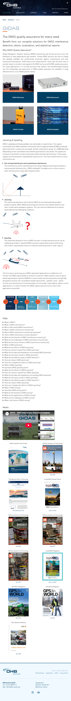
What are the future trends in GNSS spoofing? (21, 377)
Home (4, 20)
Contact (55, 12)
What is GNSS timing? (12, 387)
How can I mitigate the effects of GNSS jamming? (22, 362)
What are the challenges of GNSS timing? (19, 397)
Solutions (6, 12)
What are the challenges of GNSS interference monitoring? (26, 340)
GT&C (56, 673)
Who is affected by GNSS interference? (18, 327)
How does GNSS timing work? (15, 390)
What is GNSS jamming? (13, 345)
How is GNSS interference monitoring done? (20, 334)
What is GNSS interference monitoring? (19, 329)
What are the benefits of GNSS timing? (18, 392)
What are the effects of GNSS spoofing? (18, 370)
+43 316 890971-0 (10, 685)
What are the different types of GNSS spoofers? (21, 380)
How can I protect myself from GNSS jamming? (21, 350)
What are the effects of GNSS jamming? (19, 347)
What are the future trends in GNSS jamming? (21, 355)
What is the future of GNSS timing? (17, 400)
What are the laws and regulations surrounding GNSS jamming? (27, 352)
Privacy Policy (64, 673)
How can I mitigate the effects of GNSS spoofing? (22, 385)
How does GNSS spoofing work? (16, 367)
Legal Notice (49, 673)
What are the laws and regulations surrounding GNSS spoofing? (27, 375)
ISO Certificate (40, 673)
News (66, 12)
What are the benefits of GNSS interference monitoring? (25, 337)
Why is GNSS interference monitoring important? (22, 332)
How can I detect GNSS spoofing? (16, 382)
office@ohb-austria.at (13, 687)
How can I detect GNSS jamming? (16, 360)
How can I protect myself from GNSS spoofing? (21, 372)
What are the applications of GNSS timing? (20, 395)
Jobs (44, 12)
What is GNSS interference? (14, 324)
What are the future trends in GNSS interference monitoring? (26, 342)
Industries (20, 12)
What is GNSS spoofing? (13, 365)
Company (33, 12)
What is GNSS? (9, 322)
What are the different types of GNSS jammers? (21, 357)
